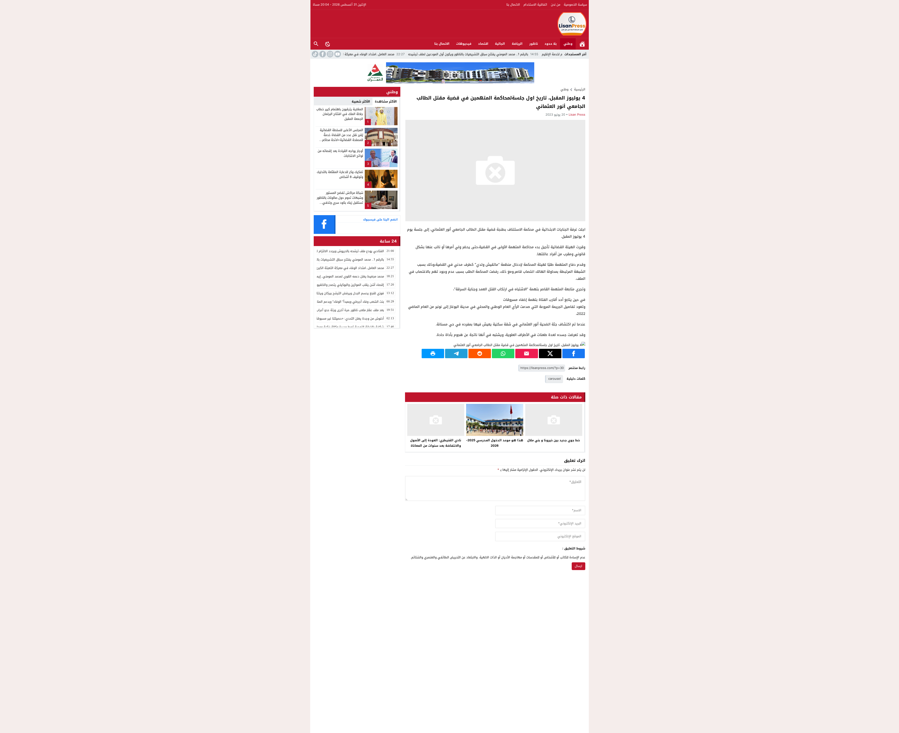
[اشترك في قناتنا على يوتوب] (337, 54)
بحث (316, 44)
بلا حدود (551, 44)
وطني (568, 44)
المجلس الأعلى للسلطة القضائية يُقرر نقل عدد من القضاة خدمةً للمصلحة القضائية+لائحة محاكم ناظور (341, 137)
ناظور (533, 44)
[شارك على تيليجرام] (456, 353)
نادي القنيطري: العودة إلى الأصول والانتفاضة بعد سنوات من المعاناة (435, 443)
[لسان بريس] (450, 24)
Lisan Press (577, 115)
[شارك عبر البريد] (526, 353)
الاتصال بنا (513, 4)
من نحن (555, 4)
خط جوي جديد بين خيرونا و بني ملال (553, 440)
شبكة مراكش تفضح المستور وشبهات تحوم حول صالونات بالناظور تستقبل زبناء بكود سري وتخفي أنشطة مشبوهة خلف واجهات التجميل (340, 202)
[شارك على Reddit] (480, 353)
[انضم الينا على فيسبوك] (322, 54)
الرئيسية (582, 43)
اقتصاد (483, 44)
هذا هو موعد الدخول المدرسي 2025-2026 (494, 443)
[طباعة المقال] (433, 353)
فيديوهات (463, 44)
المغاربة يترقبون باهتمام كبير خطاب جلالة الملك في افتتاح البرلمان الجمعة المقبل (339, 114)
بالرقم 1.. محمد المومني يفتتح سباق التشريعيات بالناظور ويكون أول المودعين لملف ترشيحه (510, 54)
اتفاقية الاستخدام (535, 4)
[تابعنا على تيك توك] (314, 54)
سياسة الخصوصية (575, 4)
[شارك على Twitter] (550, 353)
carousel (554, 379)
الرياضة (517, 44)
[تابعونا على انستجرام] (329, 54)
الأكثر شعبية (361, 101)
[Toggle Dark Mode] (328, 43)
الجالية (500, 44)
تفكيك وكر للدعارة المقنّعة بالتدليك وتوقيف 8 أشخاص (340, 174)
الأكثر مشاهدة (386, 101)
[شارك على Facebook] (574, 353)
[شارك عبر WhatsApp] (503, 353)
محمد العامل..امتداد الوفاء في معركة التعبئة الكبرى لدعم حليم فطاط (390, 54)
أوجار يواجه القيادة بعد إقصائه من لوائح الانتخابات (340, 153)
